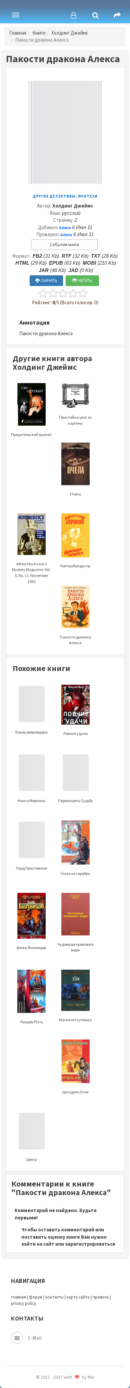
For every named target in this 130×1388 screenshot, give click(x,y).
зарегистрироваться (90, 1244)
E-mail (35, 1337)
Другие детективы (54, 196)
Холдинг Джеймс (69, 33)
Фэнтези (88, 196)
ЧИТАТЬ (84, 280)
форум (35, 1297)
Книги (38, 33)
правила (101, 1297)
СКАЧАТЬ (48, 280)
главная (18, 1297)
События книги (64, 244)
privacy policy (23, 1303)
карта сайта (78, 1297)
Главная (17, 33)
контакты (54, 1297)
